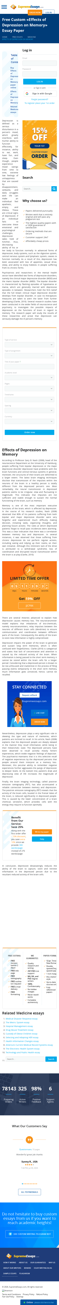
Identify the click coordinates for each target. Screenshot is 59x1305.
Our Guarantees (38, 1262)
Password (26, 69)
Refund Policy (42, 1294)
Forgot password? (39, 99)
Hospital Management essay (19, 1026)
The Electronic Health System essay (23, 1048)
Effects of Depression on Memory (15, 97)
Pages (7, 383)
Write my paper (42, 832)
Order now (35, 12)
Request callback (29, 695)
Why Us (52, 1262)
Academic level (11, 372)
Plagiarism (24, 1273)
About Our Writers (12, 1268)
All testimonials (29, 1192)
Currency (8, 416)
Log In (40, 81)
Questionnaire (25, 1149)
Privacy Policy (28, 1294)
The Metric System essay (17, 1022)
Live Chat (40, 713)
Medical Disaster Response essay (22, 1018)
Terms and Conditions (11, 1294)
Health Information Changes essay (22, 1041)
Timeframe (9, 394)
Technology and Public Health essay (23, 1052)
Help (42, 839)
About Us (23, 1262)
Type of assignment (12, 351)
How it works (9, 1262)
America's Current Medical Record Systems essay (29, 1045)
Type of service (11, 340)
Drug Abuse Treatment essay (19, 1030)
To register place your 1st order (40, 103)
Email (24, 58)
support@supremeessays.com (29, 701)
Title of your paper (13, 362)
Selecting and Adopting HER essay (22, 1037)
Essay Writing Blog (43, 1268)
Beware (27, 1268)
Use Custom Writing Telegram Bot (32, 1234)
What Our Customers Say (29, 1126)
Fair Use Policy (8, 1296)
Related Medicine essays (14, 109)
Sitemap (19, 1296)
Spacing (8, 405)
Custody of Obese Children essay (21, 1033)
